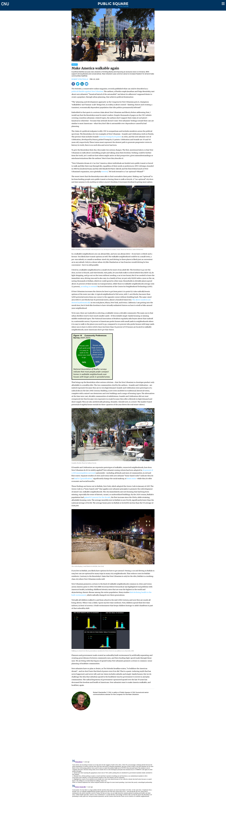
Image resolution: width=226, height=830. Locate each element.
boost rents (131, 479)
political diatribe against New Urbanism (87, 91)
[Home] (5, 3)
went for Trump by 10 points (110, 137)
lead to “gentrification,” (83, 479)
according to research (89, 286)
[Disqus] (113, 735)
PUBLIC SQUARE (113, 3)
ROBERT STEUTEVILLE (80, 79)
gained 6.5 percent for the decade (97, 497)
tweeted (104, 172)
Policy (74, 64)
